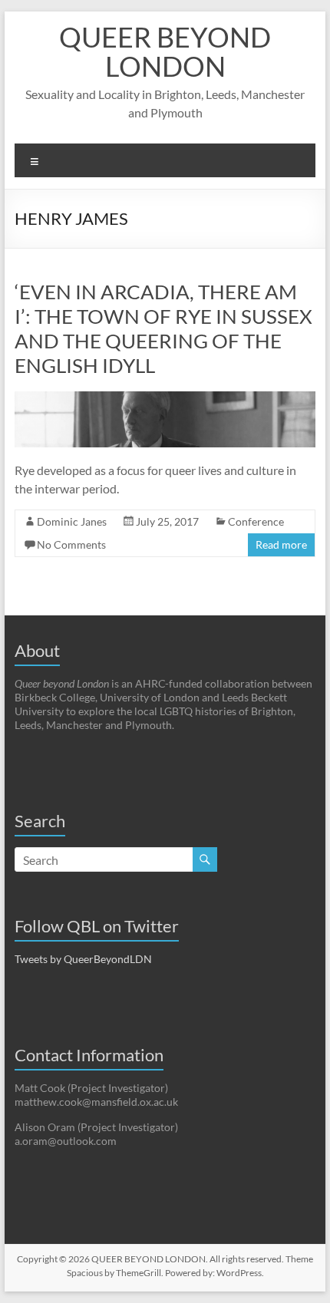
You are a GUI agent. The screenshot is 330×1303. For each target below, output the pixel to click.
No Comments (71, 544)
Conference (256, 521)
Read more (281, 544)
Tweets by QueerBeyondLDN (83, 958)
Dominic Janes (72, 521)
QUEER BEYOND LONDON (165, 51)
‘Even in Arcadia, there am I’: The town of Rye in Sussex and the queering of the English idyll (163, 328)
